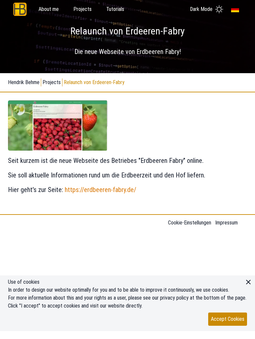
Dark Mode (201, 9)
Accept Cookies (227, 319)
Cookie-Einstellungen (189, 222)
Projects (51, 82)
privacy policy (174, 298)
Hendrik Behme (24, 82)
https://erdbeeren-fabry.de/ (100, 190)
